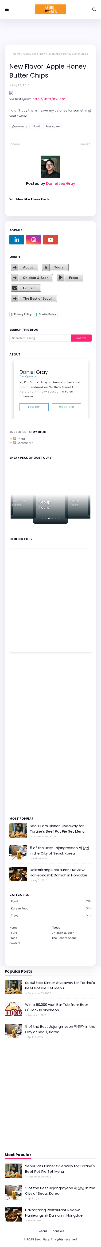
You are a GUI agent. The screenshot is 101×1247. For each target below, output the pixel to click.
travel (51, 915)
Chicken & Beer (35, 278)
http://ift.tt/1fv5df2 (48, 99)
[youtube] (50, 239)
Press (73, 278)
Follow (34, 407)
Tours (58, 267)
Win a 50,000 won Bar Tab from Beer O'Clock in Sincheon (56, 1007)
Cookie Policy (47, 314)
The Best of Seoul (37, 298)
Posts (20, 439)
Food (36, 126)
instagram (53, 126)
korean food (51, 908)
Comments (24, 443)
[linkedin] (16, 239)
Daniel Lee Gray (60, 183)
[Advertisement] (23, 734)
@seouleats (30, 53)
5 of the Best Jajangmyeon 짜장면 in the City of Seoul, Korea (59, 850)
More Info (66, 407)
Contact (29, 288)
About (28, 267)
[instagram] (33, 239)
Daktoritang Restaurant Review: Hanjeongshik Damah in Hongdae (58, 872)
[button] (42, 518)
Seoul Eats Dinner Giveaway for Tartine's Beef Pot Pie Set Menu (57, 828)
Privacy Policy (22, 314)
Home (16, 53)
